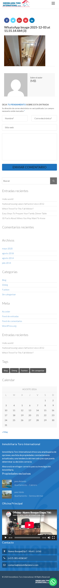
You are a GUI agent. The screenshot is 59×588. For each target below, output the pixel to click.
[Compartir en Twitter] (13, 20)
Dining (5, 284)
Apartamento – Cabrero (25, 485)
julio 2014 (6, 263)
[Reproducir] (5, 537)
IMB (33, 81)
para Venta (19, 492)
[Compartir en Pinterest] (25, 20)
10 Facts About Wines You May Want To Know (23, 218)
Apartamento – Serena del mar (28, 495)
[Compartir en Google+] (19, 20)
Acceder (6, 311)
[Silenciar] (49, 537)
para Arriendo (20, 481)
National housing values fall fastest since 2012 (23, 203)
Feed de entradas (10, 316)
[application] (29, 524)
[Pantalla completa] (53, 537)
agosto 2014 (8, 258)
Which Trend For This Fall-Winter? (17, 208)
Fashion (5, 289)
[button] (53, 582)
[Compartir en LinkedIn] (32, 20)
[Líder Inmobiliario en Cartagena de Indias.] (16, 3)
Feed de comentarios (12, 321)
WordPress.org (9, 326)
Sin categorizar (9, 294)
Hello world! (8, 199)
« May (5, 432)
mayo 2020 (7, 248)
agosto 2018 (8, 253)
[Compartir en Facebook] (6, 20)
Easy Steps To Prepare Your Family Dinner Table (24, 213)
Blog (4, 280)
